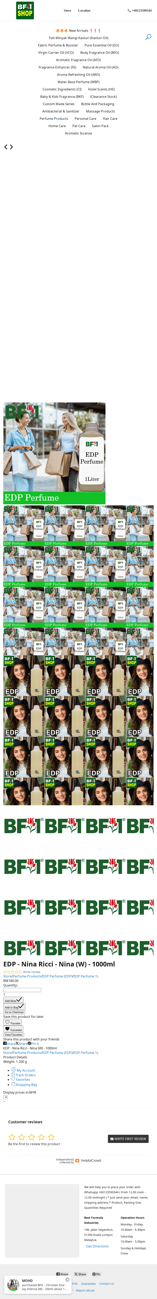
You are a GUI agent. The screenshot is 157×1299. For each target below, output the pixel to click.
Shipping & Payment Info (60, 1284)
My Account (25, 1070)
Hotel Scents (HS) (101, 89)
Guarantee (88, 1284)
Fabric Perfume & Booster (58, 45)
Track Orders (25, 1075)
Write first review (130, 1139)
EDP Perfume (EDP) (57, 976)
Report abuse (85, 1290)
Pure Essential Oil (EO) (102, 45)
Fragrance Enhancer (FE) (57, 67)
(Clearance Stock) (103, 96)
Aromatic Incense (78, 133)
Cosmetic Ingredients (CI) (62, 89)
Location (84, 10)
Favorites (22, 1079)
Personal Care (85, 118)
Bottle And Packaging (97, 104)
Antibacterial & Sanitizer (61, 111)
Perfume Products (54, 118)
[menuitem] (6, 148)
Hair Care (110, 118)
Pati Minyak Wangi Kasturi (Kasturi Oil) (78, 38)
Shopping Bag (26, 1084)
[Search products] (148, 39)
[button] (12, 1022)
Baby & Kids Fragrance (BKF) (62, 96)
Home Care (57, 126)
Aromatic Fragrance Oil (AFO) (78, 60)
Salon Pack (100, 126)
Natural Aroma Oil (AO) (100, 67)
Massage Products (100, 111)
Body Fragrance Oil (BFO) (99, 52)
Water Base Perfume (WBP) (79, 82)
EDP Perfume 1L (86, 976)
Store (67, 10)
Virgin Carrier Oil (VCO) (56, 52)
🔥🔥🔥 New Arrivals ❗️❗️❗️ (78, 30)
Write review (31, 972)
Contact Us (106, 1284)
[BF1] (25, 10)
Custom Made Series (59, 104)
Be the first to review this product (34, 1144)
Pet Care (78, 126)
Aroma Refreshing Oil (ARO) (78, 74)
